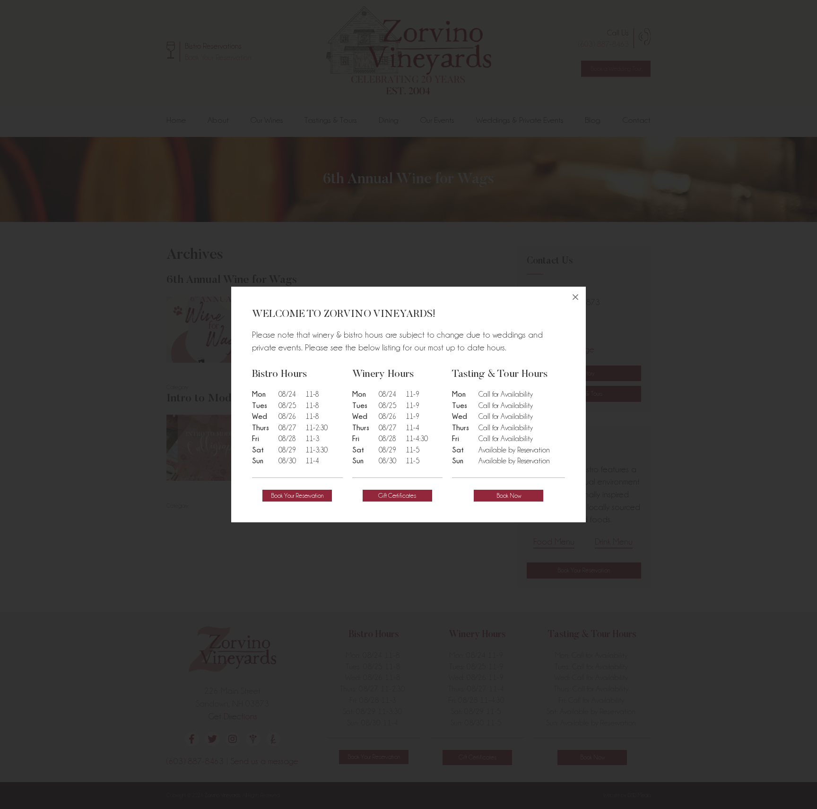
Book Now (508, 495)
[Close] (575, 297)
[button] (297, 496)
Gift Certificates (397, 495)
